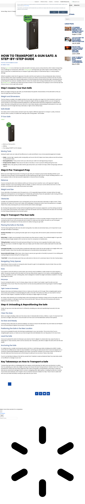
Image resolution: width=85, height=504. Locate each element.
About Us (76, 5)
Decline (63, 12)
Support (37, 1)
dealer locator (7, 82)
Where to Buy (44, 1)
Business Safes (62, 386)
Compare (2, 413)
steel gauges (27, 69)
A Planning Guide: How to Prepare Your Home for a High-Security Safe (78, 29)
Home (2, 11)
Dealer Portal (71, 399)
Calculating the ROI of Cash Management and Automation (78, 39)
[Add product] (1, 411)
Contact (56, 1)
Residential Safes (62, 389)
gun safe (8, 68)
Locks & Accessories (61, 393)
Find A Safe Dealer (70, 389)
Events (50, 1)
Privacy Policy (26, 5)
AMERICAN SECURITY (38, 406)
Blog (6, 11)
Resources (69, 5)
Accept (54, 12)
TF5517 (3, 119)
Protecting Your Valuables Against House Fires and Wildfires (77, 49)
